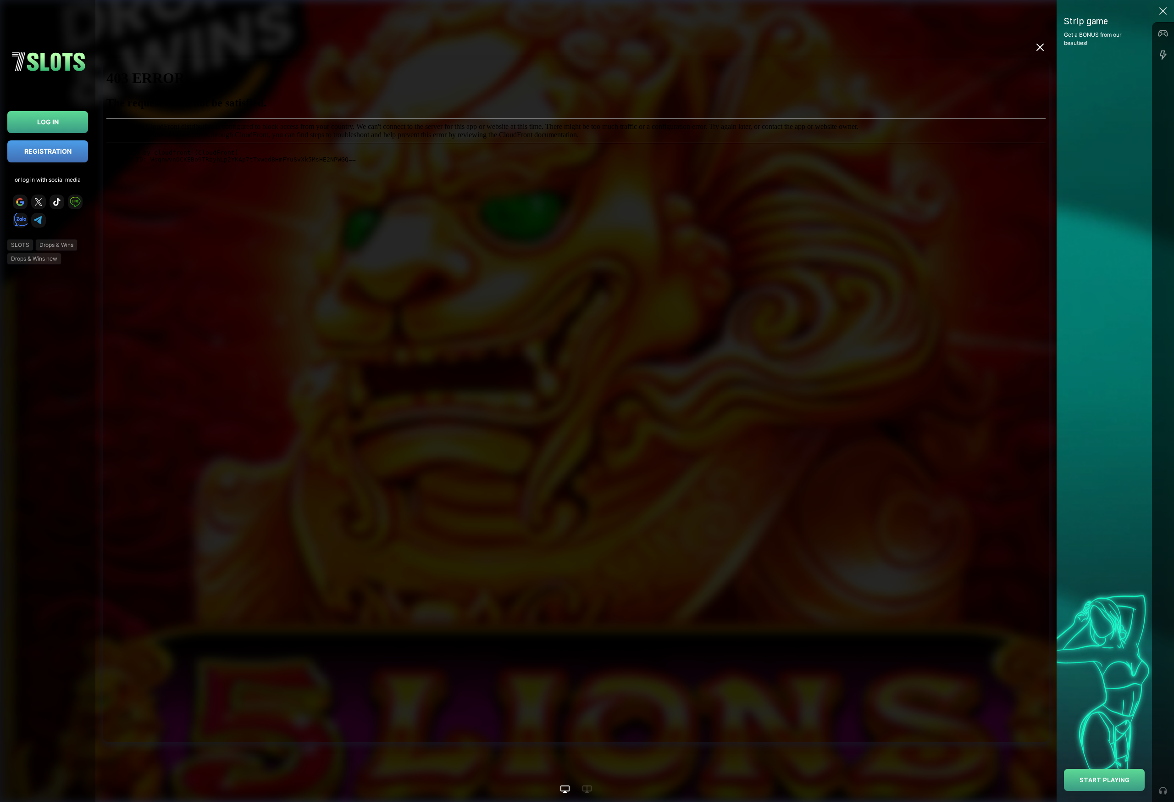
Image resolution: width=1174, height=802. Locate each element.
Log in (48, 122)
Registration (48, 151)
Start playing (1105, 780)
